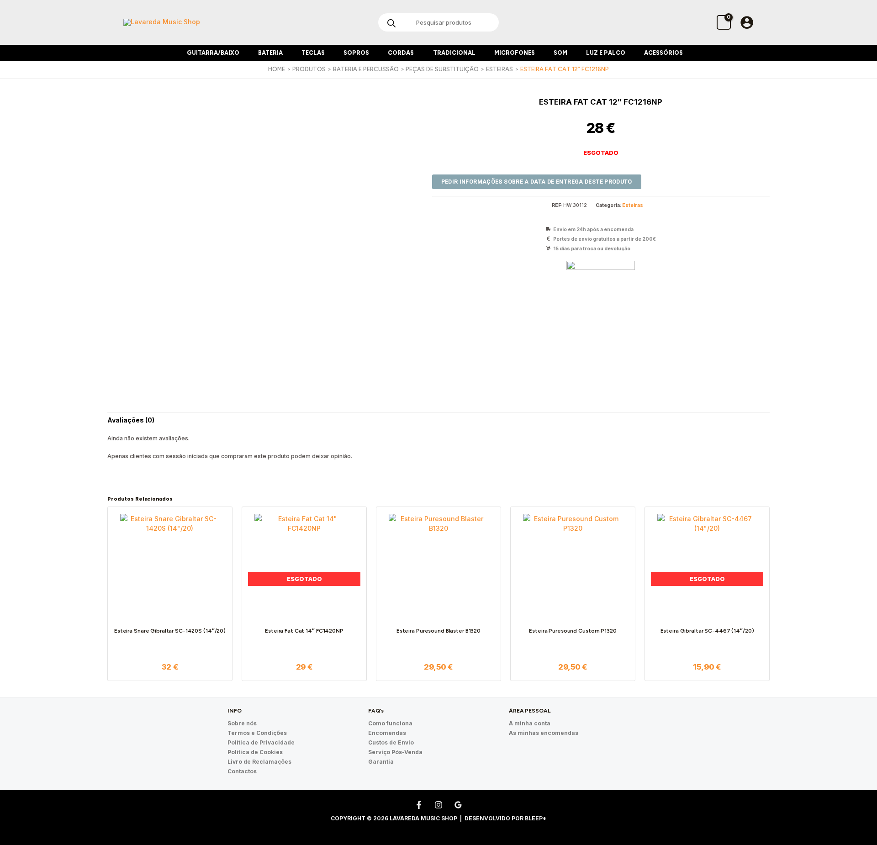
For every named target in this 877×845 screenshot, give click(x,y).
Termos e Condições (257, 732)
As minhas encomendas (543, 732)
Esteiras (632, 205)
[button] (243, 52)
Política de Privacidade (261, 742)
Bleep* (535, 818)
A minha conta (529, 723)
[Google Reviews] (458, 805)
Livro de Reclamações (259, 761)
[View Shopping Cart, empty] (724, 22)
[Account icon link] (747, 22)
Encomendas (387, 732)
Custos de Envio (391, 742)
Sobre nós (242, 723)
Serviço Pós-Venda (395, 752)
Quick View (170, 612)
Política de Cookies (255, 752)
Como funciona (390, 723)
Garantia (381, 761)
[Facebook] (419, 805)
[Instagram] (438, 805)
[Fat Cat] (600, 295)
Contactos (242, 771)
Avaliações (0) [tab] (130, 420)
